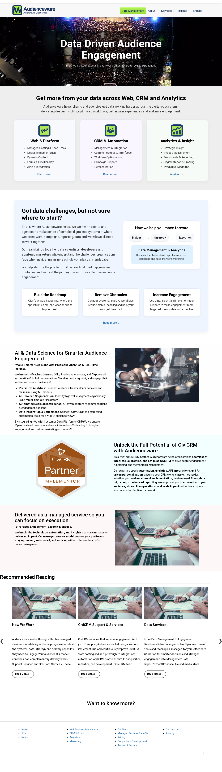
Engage (198, 10)
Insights (183, 10)
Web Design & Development (85, 729)
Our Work (123, 729)
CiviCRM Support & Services (100, 625)
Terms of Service (127, 745)
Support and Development (132, 741)
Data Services (155, 625)
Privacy (170, 733)
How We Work (23, 625)
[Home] (17, 10)
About (152, 10)
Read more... (45, 174)
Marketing (75, 741)
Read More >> (23, 674)
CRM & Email (77, 733)
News (25, 737)
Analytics (75, 737)
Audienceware (39, 9)
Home (25, 729)
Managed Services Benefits (133, 733)
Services (166, 10)
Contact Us (172, 729)
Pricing (121, 737)
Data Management (133, 10)
